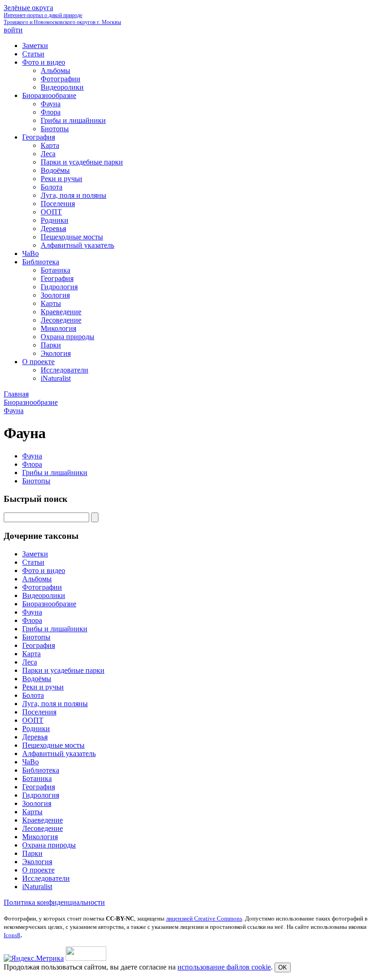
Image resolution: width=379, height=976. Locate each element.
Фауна (32, 456)
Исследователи (46, 878)
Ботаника (37, 778)
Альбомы (37, 579)
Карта (31, 654)
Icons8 (12, 935)
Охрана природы (49, 845)
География (38, 645)
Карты (32, 812)
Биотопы (36, 481)
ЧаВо (30, 762)
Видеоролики (43, 595)
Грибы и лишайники (54, 472)
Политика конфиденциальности (54, 902)
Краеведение (42, 820)
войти (13, 30)
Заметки (35, 554)
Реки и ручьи (43, 687)
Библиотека (40, 770)
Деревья (35, 737)
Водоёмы (36, 679)
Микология (40, 837)
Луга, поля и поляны (55, 704)
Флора (32, 464)
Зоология (36, 803)
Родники (36, 728)
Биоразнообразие (49, 604)
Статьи (33, 562)
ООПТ (32, 720)
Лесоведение (42, 828)
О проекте (38, 870)
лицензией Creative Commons (204, 918)
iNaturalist (37, 887)
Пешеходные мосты (53, 745)
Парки (32, 853)
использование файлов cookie (224, 967)
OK (282, 967)
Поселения (39, 712)
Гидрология (40, 795)
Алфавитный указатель (59, 753)
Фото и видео (43, 570)
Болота (33, 695)
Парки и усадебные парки (63, 670)
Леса (29, 662)
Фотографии (42, 587)
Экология (37, 862)
